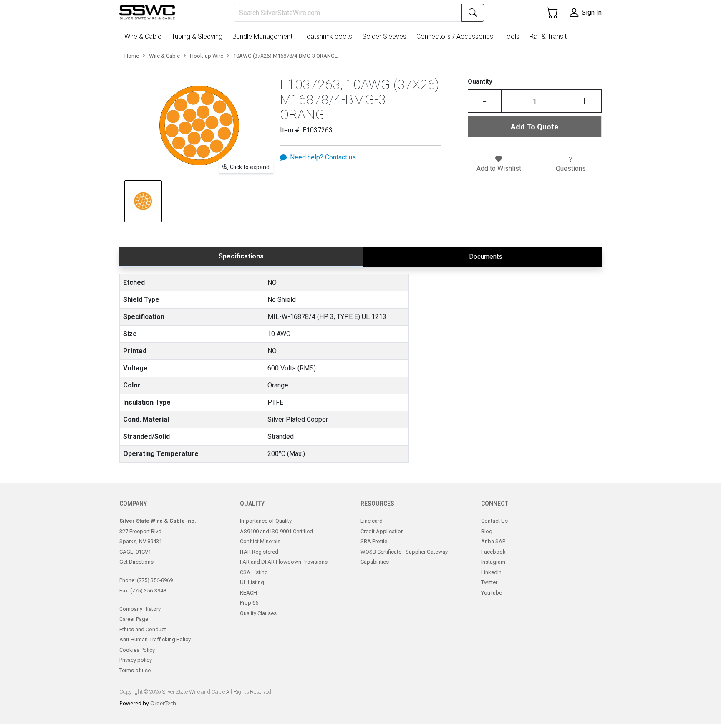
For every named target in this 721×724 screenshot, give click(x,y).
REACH (248, 593)
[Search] (472, 13)
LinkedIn (491, 572)
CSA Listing (254, 572)
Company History (140, 609)
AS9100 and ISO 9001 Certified (276, 531)
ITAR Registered (259, 552)
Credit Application (382, 531)
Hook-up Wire (206, 56)
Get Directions (136, 562)
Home (131, 56)
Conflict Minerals (260, 541)
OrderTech (163, 703)
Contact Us (494, 521)
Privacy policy (135, 660)
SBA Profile (373, 541)
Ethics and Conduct (142, 629)
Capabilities (374, 562)
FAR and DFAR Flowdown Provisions (284, 562)
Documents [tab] (485, 257)
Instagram (493, 562)
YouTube (491, 593)
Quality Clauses (258, 613)
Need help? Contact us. (323, 157)
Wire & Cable (164, 56)
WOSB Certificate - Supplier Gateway (404, 552)
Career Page (133, 619)
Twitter (489, 582)
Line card (371, 521)
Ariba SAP (493, 541)
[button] (144, 36)
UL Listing (252, 582)
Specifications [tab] (241, 256)
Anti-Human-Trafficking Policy (155, 639)
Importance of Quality (266, 521)
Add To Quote (534, 126)
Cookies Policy (137, 650)
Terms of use (135, 670)
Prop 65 (249, 603)
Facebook (493, 552)
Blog (486, 531)
